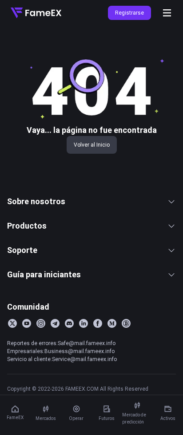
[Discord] (69, 323)
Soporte (22, 250)
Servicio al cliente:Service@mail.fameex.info (62, 359)
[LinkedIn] (83, 323)
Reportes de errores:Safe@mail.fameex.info (61, 343)
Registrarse (129, 12)
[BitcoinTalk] (126, 323)
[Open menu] (167, 13)
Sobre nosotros (36, 201)
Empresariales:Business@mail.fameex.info (61, 351)
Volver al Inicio (92, 144)
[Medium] (112, 323)
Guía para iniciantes (44, 274)
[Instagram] (41, 323)
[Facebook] (97, 323)
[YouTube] (26, 323)
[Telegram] (55, 323)
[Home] (36, 13)
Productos (27, 226)
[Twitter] (12, 323)
